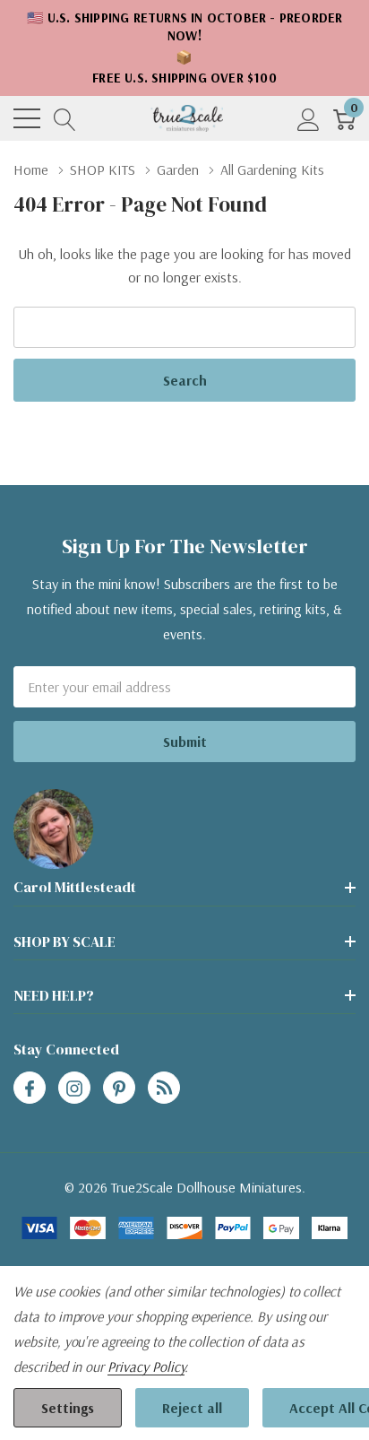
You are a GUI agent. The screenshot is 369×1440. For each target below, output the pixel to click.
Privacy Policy (145, 1366)
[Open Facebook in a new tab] (29, 1088)
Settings (67, 1408)
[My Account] (308, 119)
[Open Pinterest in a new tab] (119, 1088)
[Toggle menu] (26, 118)
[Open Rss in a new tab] (164, 1088)
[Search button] (65, 119)
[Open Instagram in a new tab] (74, 1088)
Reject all (192, 1408)
